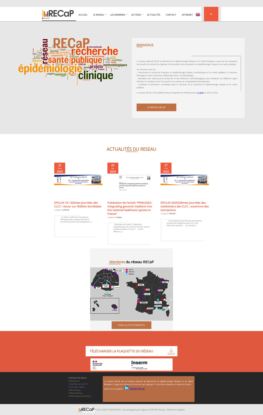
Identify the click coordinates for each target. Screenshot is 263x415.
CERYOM (153, 409)
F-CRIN (200, 92)
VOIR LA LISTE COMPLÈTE (131, 325)
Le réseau (98, 14)
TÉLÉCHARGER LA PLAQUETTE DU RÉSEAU (121, 351)
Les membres (117, 14)
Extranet (187, 14)
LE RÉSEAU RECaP (156, 107)
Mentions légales (176, 409)
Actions (136, 14)
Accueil (83, 14)
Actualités (153, 14)
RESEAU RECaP (137, 388)
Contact (171, 14)
